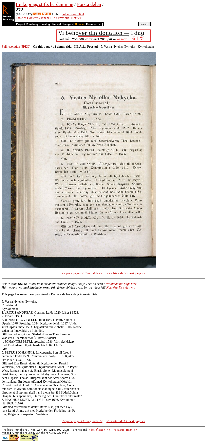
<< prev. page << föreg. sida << (82, 273)
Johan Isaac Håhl (73, 14)
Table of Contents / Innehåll (33, 18)
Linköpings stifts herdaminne (44, 4)
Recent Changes (62, 24)
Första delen (89, 4)
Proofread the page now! (121, 284)
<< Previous (61, 18)
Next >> (76, 18)
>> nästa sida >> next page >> (126, 273)
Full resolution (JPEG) (16, 46)
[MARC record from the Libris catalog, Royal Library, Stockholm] (37, 14)
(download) (97, 429)
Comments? (93, 24)
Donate (79, 24)
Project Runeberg (27, 24)
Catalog (45, 24)
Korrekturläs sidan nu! (120, 287)
